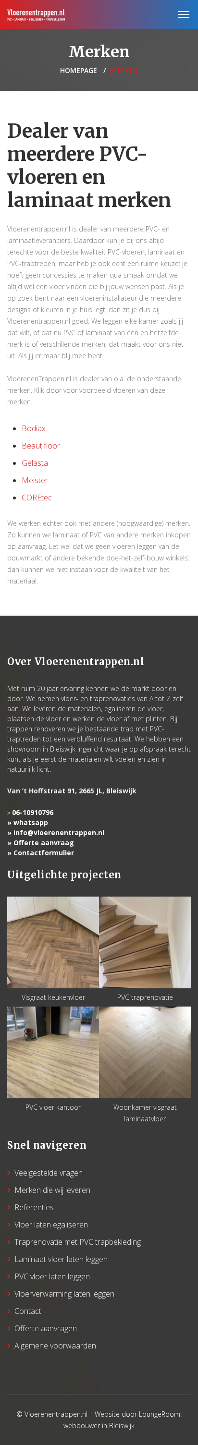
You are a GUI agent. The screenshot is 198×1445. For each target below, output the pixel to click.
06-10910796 (32, 812)
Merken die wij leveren (52, 1190)
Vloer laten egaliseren (51, 1224)
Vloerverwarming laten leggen (64, 1293)
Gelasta (35, 463)
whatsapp (30, 822)
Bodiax (34, 428)
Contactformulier (43, 852)
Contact (27, 1311)
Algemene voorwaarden (55, 1345)
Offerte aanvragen (45, 1328)
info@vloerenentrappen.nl (58, 832)
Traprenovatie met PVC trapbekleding (77, 1242)
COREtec (37, 497)
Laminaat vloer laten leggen (61, 1259)
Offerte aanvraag (43, 842)
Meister (35, 480)
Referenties (34, 1207)
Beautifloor (41, 445)
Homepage (78, 70)
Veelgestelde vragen (48, 1172)
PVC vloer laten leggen (52, 1276)
